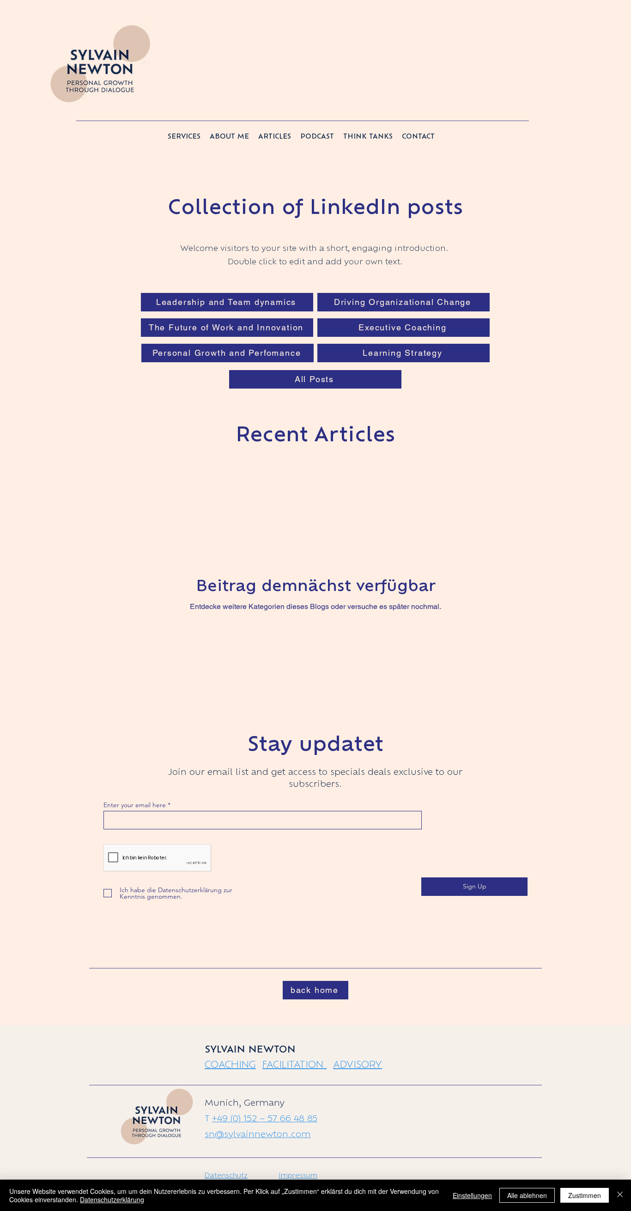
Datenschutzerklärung (112, 1199)
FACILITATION (294, 1064)
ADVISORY (357, 1064)
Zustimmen (584, 1195)
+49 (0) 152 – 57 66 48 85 (264, 1118)
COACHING (230, 1064)
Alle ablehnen (527, 1195)
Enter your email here (134, 805)
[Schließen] (619, 1195)
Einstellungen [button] (472, 1195)
